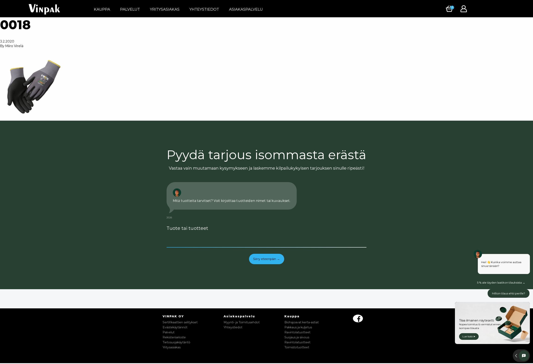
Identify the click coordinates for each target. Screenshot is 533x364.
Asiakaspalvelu (246, 9)
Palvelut (130, 9)
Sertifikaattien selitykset (180, 322)
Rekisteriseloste (174, 337)
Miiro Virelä (14, 46)
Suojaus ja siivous (296, 337)
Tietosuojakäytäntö (176, 342)
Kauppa (102, 9)
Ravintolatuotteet (297, 332)
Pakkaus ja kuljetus (298, 327)
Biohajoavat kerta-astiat (301, 322)
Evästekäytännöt (175, 327)
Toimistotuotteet (296, 347)
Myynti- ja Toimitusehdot (242, 322)
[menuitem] (102, 9)
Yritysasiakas (164, 9)
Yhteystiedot (204, 9)
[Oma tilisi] (464, 8)
